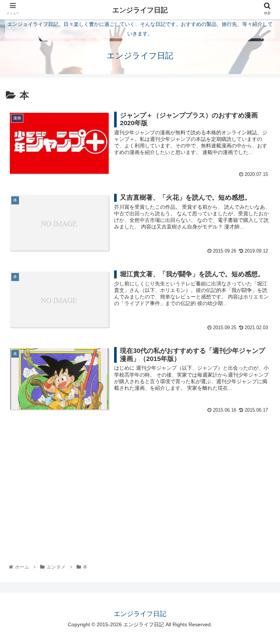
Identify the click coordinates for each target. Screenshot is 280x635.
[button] (258, 593)
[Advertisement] (140, 477)
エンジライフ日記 (140, 10)
